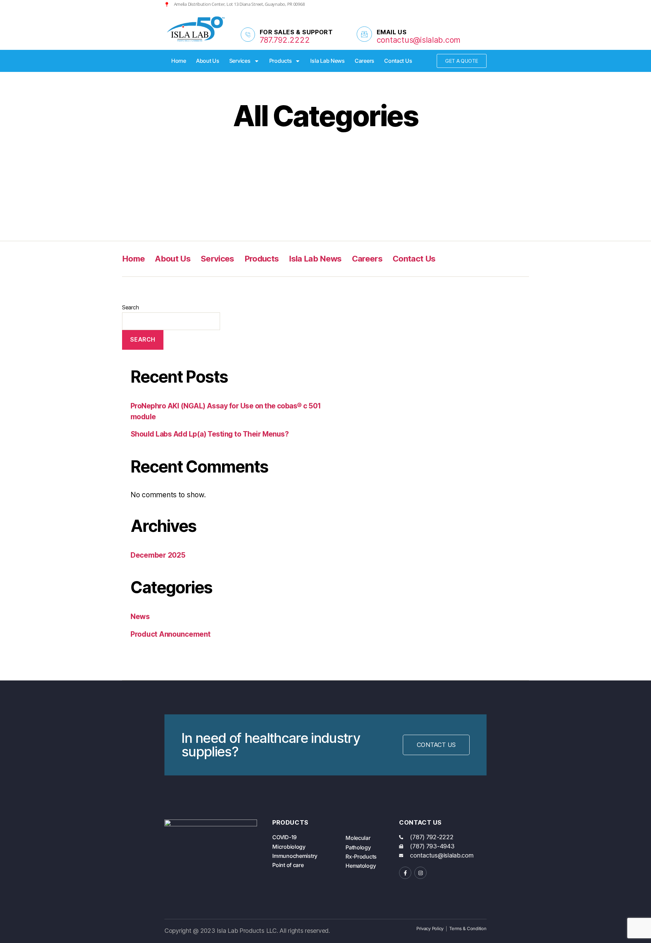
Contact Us (398, 60)
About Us (207, 60)
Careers (364, 60)
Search (130, 307)
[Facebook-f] (405, 873)
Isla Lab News (327, 60)
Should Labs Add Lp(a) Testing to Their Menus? (210, 434)
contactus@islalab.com (418, 40)
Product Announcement (171, 634)
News (140, 616)
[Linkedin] (484, 4)
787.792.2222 (285, 40)
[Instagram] (472, 4)
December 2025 (158, 555)
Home (178, 60)
